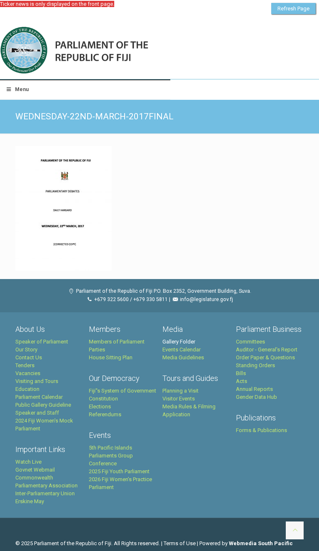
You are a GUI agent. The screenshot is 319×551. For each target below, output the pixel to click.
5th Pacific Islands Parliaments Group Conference (111, 456)
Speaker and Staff (37, 413)
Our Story (26, 349)
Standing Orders (255, 365)
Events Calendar (181, 349)
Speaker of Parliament (41, 342)
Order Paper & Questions (265, 357)
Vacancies (27, 373)
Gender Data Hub (256, 397)
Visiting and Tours (36, 381)
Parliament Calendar (39, 397)
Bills (241, 373)
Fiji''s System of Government (122, 391)
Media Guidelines (183, 357)
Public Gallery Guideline (43, 405)
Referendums (105, 414)
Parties (97, 349)
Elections (100, 406)
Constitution (103, 398)
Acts (241, 381)
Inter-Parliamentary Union (45, 493)
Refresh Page (293, 8)
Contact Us (28, 357)
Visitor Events (178, 398)
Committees (250, 342)
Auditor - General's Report (266, 349)
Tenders (24, 365)
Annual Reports (254, 389)
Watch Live (28, 462)
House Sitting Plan (111, 357)
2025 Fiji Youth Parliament (119, 471)
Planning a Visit (180, 391)
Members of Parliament (117, 342)
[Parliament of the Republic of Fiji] (108, 50)
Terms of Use (180, 543)
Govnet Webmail (35, 470)
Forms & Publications (261, 430)
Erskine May (29, 501)
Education (27, 389)
